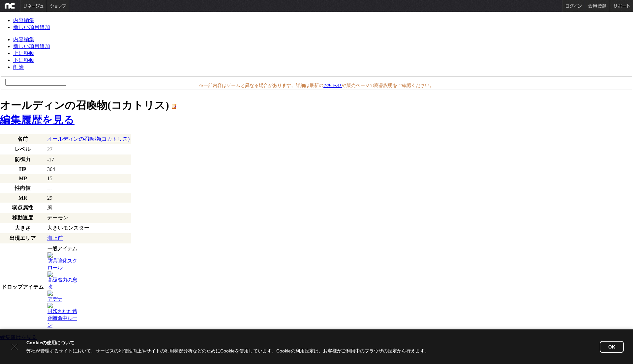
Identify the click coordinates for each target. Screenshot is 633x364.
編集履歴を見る (37, 120)
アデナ (54, 299)
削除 (18, 67)
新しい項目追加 (31, 27)
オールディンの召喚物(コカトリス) (88, 139)
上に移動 (23, 53)
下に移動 (23, 60)
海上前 (55, 238)
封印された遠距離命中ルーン (62, 318)
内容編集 (23, 20)
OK (611, 347)
